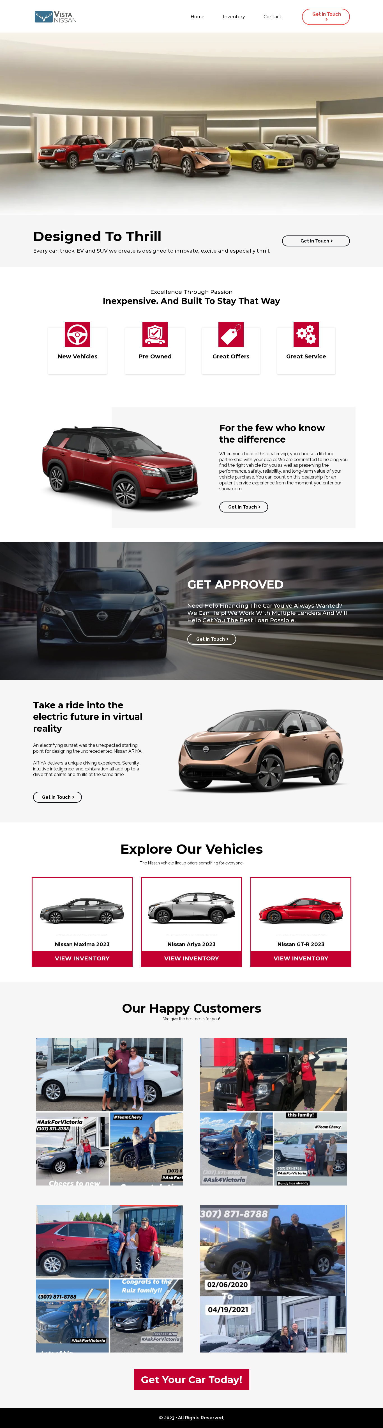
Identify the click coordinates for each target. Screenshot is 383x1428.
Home (197, 16)
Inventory (234, 16)
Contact (273, 16)
